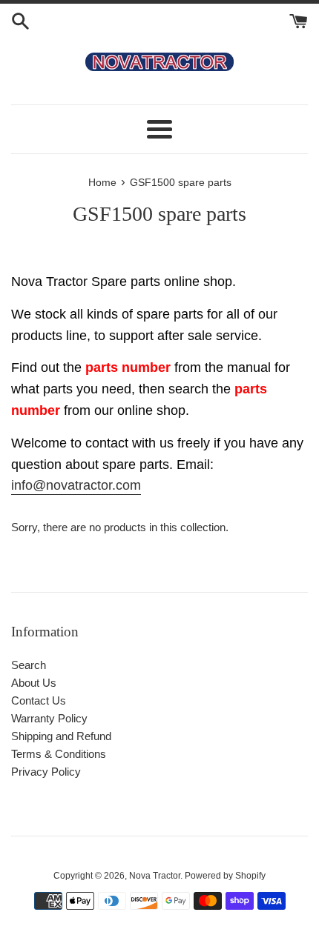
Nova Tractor (154, 876)
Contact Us (38, 700)
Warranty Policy (49, 718)
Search (28, 665)
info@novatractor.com (76, 485)
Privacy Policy (46, 771)
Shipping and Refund (61, 736)
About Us (33, 682)
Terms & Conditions (58, 754)
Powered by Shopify (225, 876)
